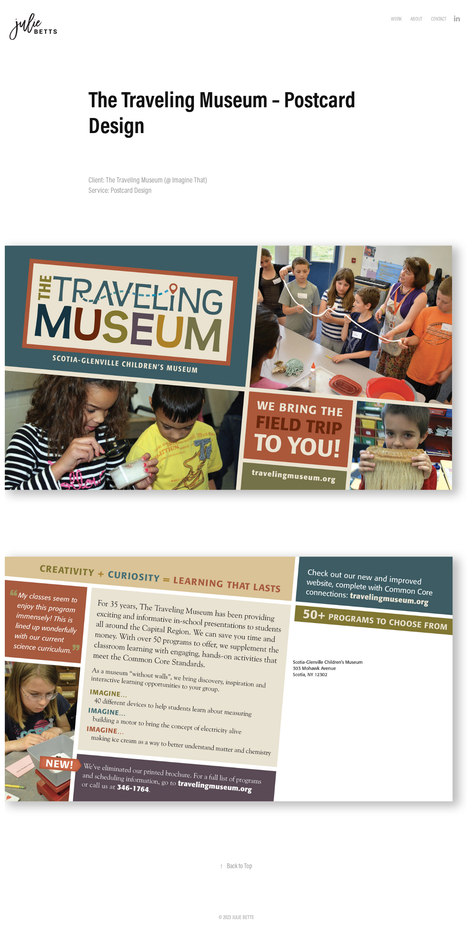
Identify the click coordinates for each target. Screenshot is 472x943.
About (416, 18)
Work (396, 18)
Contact (438, 18)
